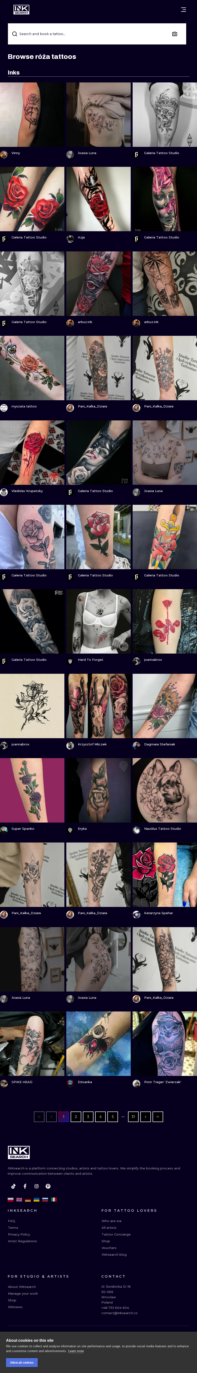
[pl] (10, 1200)
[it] (54, 1200)
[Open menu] (183, 9)
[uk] (36, 1200)
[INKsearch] (21, 9)
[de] (28, 1200)
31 (133, 1117)
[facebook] (25, 1186)
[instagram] (36, 1186)
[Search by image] (174, 34)
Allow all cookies (22, 1362)
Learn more (76, 1351)
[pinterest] (48, 1186)
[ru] (45, 1200)
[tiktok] (13, 1186)
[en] (19, 1200)
